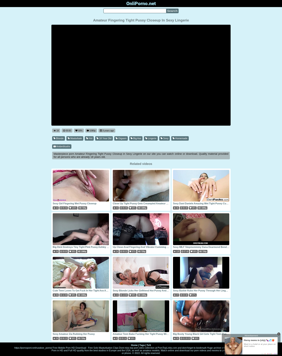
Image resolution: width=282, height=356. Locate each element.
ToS (149, 345)
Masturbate (76, 138)
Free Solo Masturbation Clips (103, 348)
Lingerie (151, 138)
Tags (142, 345)
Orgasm (122, 138)
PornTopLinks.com (167, 348)
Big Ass (137, 138)
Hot (90, 138)
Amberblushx (63, 146)
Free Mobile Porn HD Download (69, 348)
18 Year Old (105, 138)
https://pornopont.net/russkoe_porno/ (33, 348)
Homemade (181, 138)
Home (134, 345)
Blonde (60, 138)
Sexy (165, 138)
